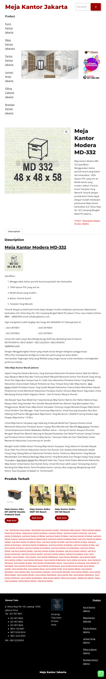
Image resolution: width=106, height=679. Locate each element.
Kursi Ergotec (18, 557)
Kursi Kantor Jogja (22, 572)
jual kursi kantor (55, 533)
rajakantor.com (12, 346)
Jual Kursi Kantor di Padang (61, 545)
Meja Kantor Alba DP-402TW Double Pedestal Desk (15, 512)
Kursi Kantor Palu (65, 575)
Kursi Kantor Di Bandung (55, 560)
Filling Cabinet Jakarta (91, 530)
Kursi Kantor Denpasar (33, 560)
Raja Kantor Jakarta (25, 460)
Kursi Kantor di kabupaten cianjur (47, 563)
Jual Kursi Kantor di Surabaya (37, 548)
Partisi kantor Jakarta (27, 581)
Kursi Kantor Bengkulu (69, 557)
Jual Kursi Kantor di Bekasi (33, 536)
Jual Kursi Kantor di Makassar (35, 545)
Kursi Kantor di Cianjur (77, 560)
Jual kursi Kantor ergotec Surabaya (49, 551)
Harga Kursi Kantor (13, 533)
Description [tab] (14, 231)
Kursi (86, 554)
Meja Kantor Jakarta (36, 6)
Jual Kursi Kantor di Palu (84, 545)
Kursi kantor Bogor (88, 557)
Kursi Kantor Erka (19, 569)
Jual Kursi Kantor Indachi (76, 551)
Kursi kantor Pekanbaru (84, 575)
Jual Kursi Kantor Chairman (75, 533)
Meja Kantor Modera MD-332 (35, 247)
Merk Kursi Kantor (69, 578)
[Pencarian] (96, 6)
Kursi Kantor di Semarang (49, 566)
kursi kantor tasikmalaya (31, 578)
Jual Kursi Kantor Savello (32, 554)
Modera (85, 223)
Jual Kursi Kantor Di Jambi (53, 542)
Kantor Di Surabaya (74, 554)
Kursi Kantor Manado (61, 572)
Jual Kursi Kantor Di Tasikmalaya (65, 548)
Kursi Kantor (30, 557)
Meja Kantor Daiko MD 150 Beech (65, 510)
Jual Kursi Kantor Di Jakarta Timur (26, 542)
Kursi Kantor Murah (25, 575)
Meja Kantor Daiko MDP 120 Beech (40, 510)
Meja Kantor (84, 426)
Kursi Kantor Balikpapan (47, 557)
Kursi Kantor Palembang (45, 575)
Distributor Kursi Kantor (20, 530)
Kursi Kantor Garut (36, 569)
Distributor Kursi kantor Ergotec (45, 530)
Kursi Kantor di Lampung (74, 563)
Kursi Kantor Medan (80, 572)
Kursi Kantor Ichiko (54, 569)
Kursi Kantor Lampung (41, 572)
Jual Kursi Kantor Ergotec (22, 551)
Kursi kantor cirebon (13, 560)
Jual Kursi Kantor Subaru (54, 554)
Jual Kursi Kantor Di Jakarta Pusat (62, 539)
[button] (66, 132)
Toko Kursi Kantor (45, 581)
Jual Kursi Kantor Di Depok (80, 536)
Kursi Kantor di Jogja (23, 563)
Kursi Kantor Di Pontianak (25, 566)
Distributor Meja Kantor (70, 530)
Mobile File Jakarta (86, 578)
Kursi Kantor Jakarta (71, 569)
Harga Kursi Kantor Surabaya (34, 533)
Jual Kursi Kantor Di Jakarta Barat (33, 539)
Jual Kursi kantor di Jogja (76, 542)
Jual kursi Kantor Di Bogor (57, 536)
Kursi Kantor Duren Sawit (72, 566)
